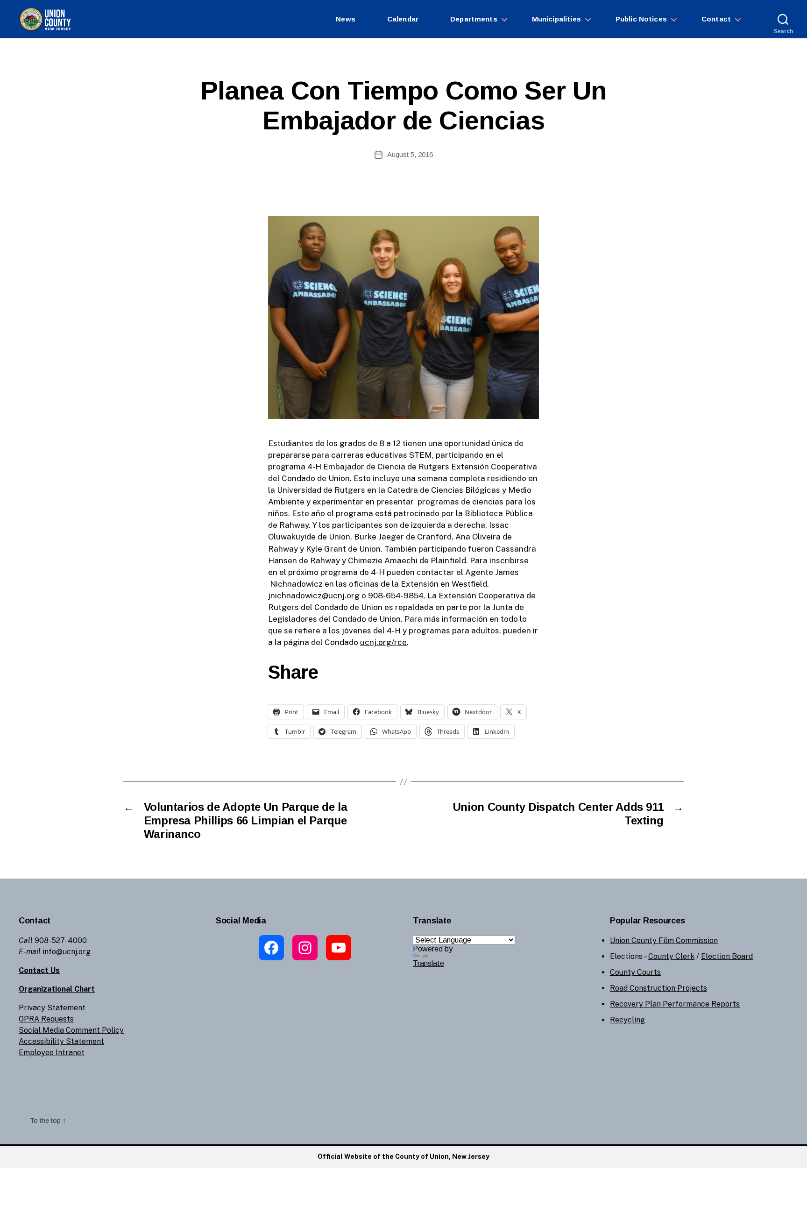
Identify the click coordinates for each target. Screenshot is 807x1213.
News (345, 19)
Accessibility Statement (61, 1041)
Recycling (627, 1019)
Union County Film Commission (664, 940)
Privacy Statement (52, 1007)
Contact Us (39, 970)
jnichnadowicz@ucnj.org (314, 595)
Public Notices (641, 19)
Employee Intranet (52, 1052)
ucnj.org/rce (383, 642)
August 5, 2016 (410, 154)
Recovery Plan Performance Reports (675, 1004)
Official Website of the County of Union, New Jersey (403, 1156)
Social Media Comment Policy (71, 1030)
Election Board (727, 956)
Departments (473, 19)
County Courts (635, 972)
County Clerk (671, 956)
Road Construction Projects (658, 988)
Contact (716, 19)
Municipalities (556, 19)
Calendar (402, 19)
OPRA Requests (46, 1018)
